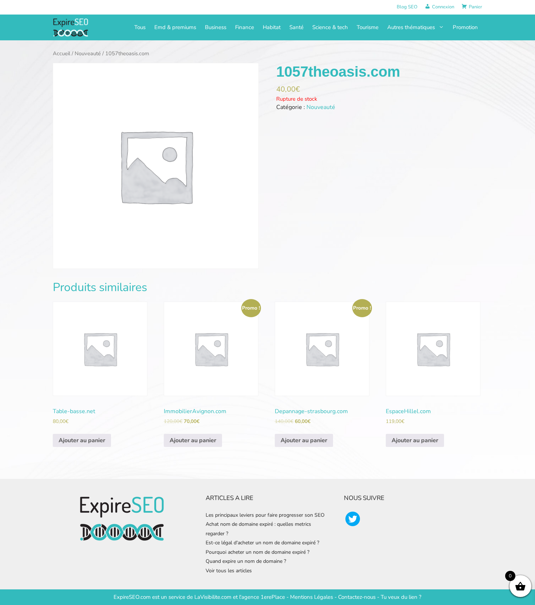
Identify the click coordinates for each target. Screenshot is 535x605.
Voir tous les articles (229, 570)
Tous (140, 27)
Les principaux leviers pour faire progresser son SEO (265, 515)
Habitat (272, 27)
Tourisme (368, 27)
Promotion (465, 27)
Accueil (61, 53)
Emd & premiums (175, 27)
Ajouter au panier (82, 440)
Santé (296, 27)
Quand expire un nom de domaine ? (246, 561)
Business (215, 27)
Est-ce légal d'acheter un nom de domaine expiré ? (262, 542)
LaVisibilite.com (213, 597)
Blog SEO (407, 7)
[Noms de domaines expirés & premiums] (71, 27)
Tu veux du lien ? (401, 597)
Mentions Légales (311, 597)
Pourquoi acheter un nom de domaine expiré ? (257, 552)
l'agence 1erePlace (261, 597)
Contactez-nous (357, 597)
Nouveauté (88, 53)
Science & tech (330, 27)
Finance (244, 27)
